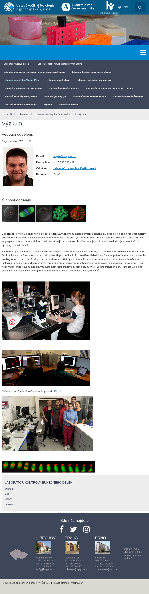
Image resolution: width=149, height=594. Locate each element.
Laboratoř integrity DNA (58, 80)
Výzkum (82, 114)
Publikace (10, 504)
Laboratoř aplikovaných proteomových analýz (60, 64)
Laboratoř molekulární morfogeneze (94, 80)
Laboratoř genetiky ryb (55, 96)
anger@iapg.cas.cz (64, 156)
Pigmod (48, 105)
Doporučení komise (68, 105)
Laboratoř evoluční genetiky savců (20, 96)
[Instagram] (86, 529)
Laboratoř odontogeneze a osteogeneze (23, 88)
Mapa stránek (61, 583)
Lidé (7, 494)
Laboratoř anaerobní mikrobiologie (20, 105)
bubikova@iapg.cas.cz (77, 569)
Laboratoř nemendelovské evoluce (89, 96)
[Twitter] (73, 529)
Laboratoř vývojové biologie (17, 64)
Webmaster (76, 583)
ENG (125, 7)
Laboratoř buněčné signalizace (64, 88)
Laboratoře (23, 114)
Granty (8, 499)
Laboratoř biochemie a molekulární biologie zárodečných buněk (34, 72)
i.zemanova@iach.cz (106, 569)
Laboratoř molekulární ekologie (128, 96)
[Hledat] (140, 7)
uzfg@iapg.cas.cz (45, 569)
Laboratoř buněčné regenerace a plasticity (92, 72)
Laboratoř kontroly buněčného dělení (21, 80)
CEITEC (58, 391)
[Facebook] (61, 529)
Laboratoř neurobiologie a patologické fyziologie (109, 88)
